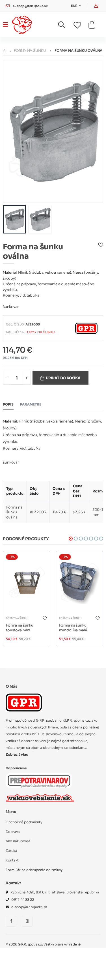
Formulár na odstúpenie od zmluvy (34, 870)
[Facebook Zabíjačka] (11, 921)
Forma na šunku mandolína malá (73, 628)
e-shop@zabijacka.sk (30, 6)
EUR (74, 6)
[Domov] (4, 50)
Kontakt (12, 860)
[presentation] (11, 131)
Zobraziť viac (17, 754)
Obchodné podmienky (24, 822)
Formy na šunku (30, 50)
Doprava (13, 832)
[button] (65, 26)
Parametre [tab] (30, 404)
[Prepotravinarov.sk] (39, 780)
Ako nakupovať (18, 841)
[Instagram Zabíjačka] (27, 921)
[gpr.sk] (53, 702)
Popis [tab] (8, 404)
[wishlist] (80, 25)
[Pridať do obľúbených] (100, 252)
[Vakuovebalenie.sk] (40, 798)
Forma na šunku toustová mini (19, 628)
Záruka (11, 851)
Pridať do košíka (63, 378)
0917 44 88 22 (22, 900)
